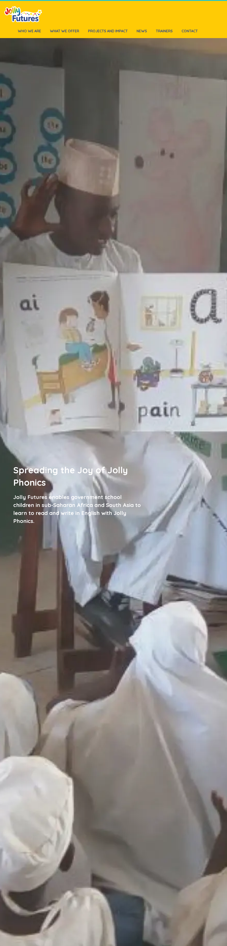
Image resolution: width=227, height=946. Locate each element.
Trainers (164, 31)
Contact (190, 31)
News (142, 31)
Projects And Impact (108, 31)
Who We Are (29, 31)
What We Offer (64, 31)
